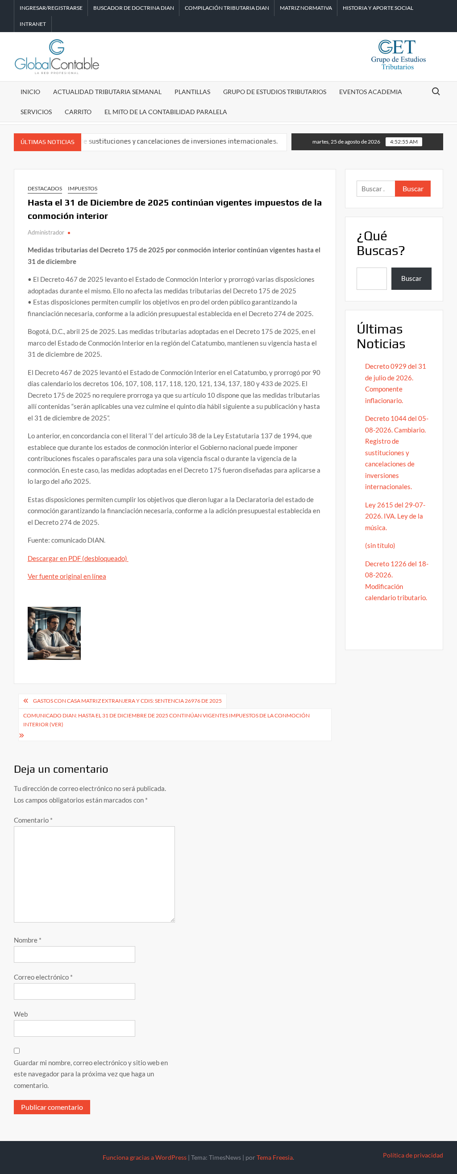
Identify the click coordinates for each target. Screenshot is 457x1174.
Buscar (411, 278)
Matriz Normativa (306, 7)
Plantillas (192, 91)
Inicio (30, 91)
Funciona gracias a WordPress (145, 1157)
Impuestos (82, 188)
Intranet (33, 24)
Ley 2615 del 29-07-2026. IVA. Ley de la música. (395, 516)
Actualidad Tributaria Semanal (107, 91)
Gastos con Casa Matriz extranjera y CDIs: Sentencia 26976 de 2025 (127, 700)
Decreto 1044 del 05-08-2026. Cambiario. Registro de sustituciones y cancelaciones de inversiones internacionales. (396, 452)
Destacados (45, 188)
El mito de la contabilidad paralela (165, 111)
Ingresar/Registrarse (51, 7)
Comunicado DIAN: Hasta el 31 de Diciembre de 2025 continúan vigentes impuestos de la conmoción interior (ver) (166, 720)
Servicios (36, 111)
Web (21, 1014)
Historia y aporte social (378, 7)
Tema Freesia (275, 1157)
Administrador (46, 232)
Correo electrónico (43, 977)
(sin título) (380, 545)
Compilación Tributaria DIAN (227, 7)
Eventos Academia (370, 91)
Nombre (28, 940)
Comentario (33, 820)
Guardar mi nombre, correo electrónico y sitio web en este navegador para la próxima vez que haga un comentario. (91, 1074)
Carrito (78, 111)
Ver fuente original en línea (67, 576)
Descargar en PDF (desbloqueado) (78, 558)
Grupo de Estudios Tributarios (274, 91)
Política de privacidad (413, 1155)
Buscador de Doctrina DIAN (133, 7)
